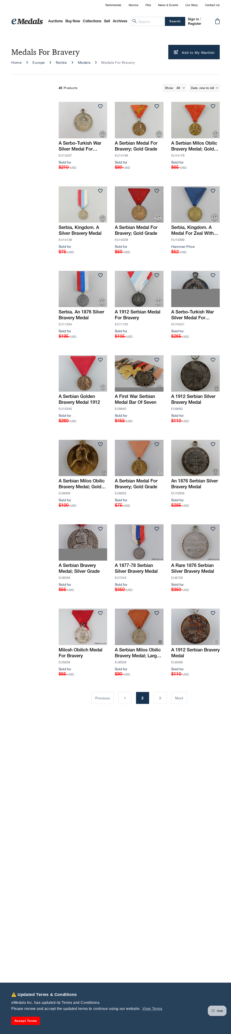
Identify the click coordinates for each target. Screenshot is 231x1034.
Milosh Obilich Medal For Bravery (80, 653)
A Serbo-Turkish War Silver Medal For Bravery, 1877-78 (80, 147)
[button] (72, 21)
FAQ (148, 5)
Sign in (193, 19)
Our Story (191, 5)
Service (133, 5)
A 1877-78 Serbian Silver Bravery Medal (136, 569)
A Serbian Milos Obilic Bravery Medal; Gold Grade (194, 147)
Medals (84, 62)
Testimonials (113, 5)
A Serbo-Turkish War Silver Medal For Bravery (192, 315)
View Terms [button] (152, 1009)
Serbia (61, 62)
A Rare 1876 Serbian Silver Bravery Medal (192, 569)
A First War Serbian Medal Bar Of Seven (135, 400)
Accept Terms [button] (25, 1021)
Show (169, 88)
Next (179, 698)
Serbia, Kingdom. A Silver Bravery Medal (80, 231)
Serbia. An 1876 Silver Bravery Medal (81, 315)
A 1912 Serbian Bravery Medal (195, 653)
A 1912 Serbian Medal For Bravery (137, 315)
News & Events (168, 5)
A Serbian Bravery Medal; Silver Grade (79, 569)
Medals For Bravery (118, 62)
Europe (38, 62)
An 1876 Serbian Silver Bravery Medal (194, 484)
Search (174, 21)
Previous (102, 698)
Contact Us (212, 5)
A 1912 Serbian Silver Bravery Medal (193, 400)
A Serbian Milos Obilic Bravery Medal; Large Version (138, 653)
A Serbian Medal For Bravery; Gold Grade (136, 146)
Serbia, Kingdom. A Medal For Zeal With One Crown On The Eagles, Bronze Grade (194, 231)
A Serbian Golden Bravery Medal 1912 (79, 400)
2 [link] (142, 698)
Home (16, 62)
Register (194, 23)
